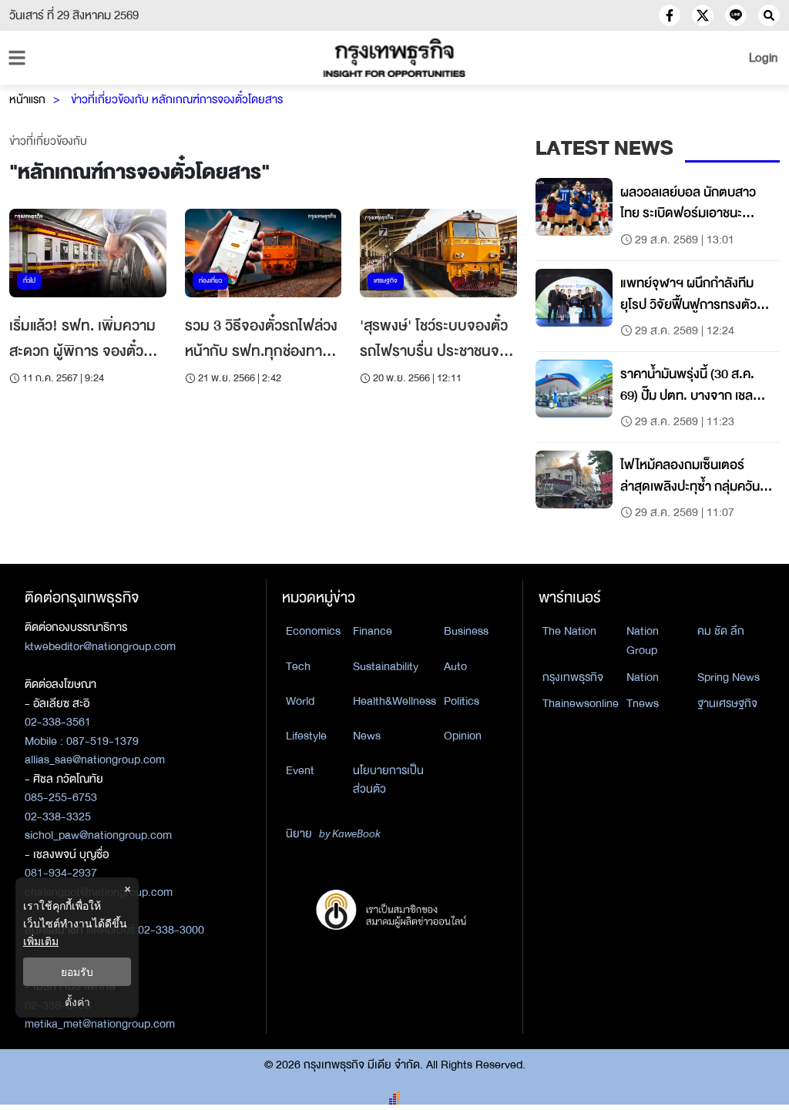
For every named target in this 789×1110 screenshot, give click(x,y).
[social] (669, 15)
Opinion (463, 736)
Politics (461, 701)
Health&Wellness (394, 701)
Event (300, 770)
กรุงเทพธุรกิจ (572, 677)
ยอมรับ (77, 971)
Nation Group (642, 640)
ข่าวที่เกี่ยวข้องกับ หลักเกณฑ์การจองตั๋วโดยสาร (177, 99)
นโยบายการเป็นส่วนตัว (388, 780)
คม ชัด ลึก (720, 631)
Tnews (642, 703)
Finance (372, 631)
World (300, 701)
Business (466, 631)
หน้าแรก (27, 99)
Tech (298, 666)
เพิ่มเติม (41, 941)
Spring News (728, 677)
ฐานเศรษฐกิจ (727, 703)
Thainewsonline (580, 703)
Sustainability (385, 666)
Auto (455, 666)
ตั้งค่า (77, 1001)
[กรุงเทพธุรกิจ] (394, 58)
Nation (642, 677)
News (367, 736)
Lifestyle (306, 736)
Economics (313, 631)
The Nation (569, 631)
